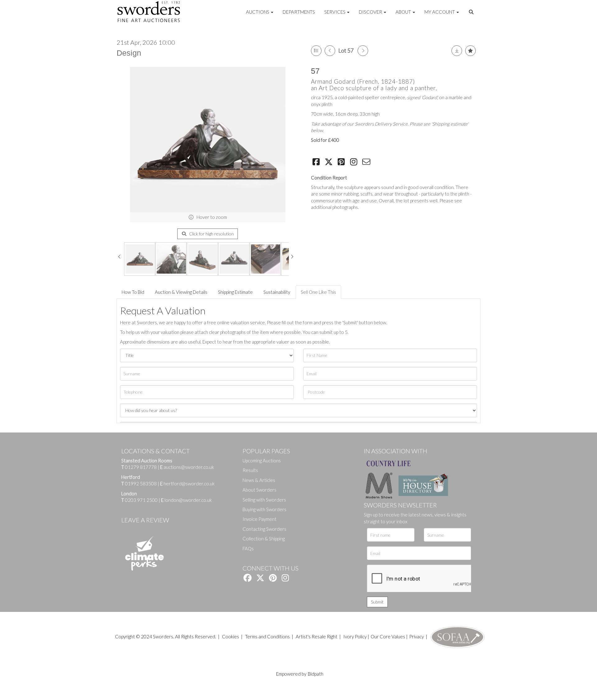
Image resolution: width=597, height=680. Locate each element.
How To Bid (133, 292)
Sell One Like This (318, 292)
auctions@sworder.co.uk (187, 467)
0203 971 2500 (141, 500)
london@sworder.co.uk (186, 500)
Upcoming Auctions (262, 460)
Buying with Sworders (264, 509)
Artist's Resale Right (316, 636)
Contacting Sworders (264, 529)
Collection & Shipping (264, 538)
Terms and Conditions (268, 636)
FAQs (248, 548)
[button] (472, 12)
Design (129, 53)
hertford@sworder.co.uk (189, 483)
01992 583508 (141, 483)
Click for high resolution (211, 233)
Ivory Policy (355, 636)
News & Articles (259, 480)
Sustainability (276, 292)
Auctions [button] (258, 12)
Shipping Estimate (235, 292)
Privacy (416, 636)
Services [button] (335, 12)
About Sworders (259, 490)
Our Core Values (388, 636)
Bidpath (315, 674)
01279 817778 (141, 467)
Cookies (230, 636)
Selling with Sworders (264, 499)
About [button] (404, 12)
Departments (299, 12)
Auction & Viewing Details (181, 292)
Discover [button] (371, 12)
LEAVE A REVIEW (145, 520)
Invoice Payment (259, 519)
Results (250, 470)
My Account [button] (440, 12)
